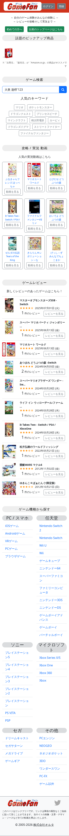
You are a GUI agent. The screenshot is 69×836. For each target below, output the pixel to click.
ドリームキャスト (17, 738)
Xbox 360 (45, 673)
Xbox (42, 680)
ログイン (48, 6)
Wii (41, 553)
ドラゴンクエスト (20, 114)
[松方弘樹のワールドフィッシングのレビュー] (9, 451)
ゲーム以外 (46, 784)
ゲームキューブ (49, 561)
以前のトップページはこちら (46, 29)
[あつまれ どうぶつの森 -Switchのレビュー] (9, 367)
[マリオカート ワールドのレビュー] (9, 349)
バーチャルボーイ (51, 635)
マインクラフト (17, 120)
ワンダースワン (49, 768)
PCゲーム (11, 549)
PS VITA (10, 713)
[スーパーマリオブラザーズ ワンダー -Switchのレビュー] (9, 385)
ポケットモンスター (40, 107)
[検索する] (63, 89)
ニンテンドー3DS (51, 600)
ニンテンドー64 (49, 568)
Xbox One (46, 665)
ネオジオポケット (51, 753)
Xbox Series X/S (50, 658)
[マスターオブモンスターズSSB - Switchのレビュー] (9, 305)
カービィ (55, 120)
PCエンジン (47, 738)
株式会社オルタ (43, 825)
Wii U (43, 545)
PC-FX (43, 776)
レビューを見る (54, 313)
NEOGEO (45, 746)
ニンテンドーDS (50, 608)
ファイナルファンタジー (34, 133)
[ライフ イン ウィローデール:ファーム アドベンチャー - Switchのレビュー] (9, 407)
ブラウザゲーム (15, 556)
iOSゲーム (12, 526)
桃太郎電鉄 (37, 120)
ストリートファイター (47, 126)
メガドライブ (14, 753)
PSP (7, 720)
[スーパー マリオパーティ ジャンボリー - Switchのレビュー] (9, 327)
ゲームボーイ (48, 627)
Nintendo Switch (50, 538)
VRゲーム (11, 541)
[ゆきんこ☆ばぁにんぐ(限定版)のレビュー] (9, 487)
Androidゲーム (15, 533)
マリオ (19, 107)
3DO (42, 761)
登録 (61, 6)
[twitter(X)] (57, 803)
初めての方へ (14, 29)
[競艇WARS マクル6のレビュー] (9, 469)
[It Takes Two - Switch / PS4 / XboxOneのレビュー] (9, 429)
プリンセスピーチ (47, 114)
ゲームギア (12, 761)
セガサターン (14, 746)
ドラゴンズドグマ (18, 126)
